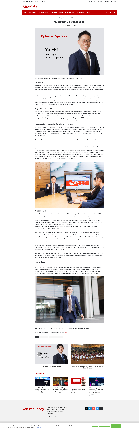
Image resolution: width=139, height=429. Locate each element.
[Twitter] (96, 1)
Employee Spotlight (44, 337)
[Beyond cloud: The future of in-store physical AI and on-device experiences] (42, 381)
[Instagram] (91, 1)
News (25, 12)
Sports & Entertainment (56, 12)
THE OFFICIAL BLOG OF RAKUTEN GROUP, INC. (35, 1)
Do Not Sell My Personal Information (101, 426)
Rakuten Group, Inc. (105, 1)
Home (56, 18)
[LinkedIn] (90, 408)
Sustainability (80, 12)
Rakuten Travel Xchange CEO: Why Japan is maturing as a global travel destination (60, 389)
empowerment (52, 337)
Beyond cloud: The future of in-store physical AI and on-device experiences (42, 389)
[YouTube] (94, 1)
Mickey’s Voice (32, 12)
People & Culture (70, 12)
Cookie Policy (39, 427)
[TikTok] (99, 1)
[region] (69, 426)
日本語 (114, 1)
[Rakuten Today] (29, 6)
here (66, 332)
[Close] (136, 426)
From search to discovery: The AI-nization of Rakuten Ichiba (78, 389)
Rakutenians (59, 337)
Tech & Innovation (43, 12)
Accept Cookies (116, 426)
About (88, 12)
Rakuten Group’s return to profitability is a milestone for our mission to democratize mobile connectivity (96, 391)
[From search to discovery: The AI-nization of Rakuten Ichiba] (78, 381)
